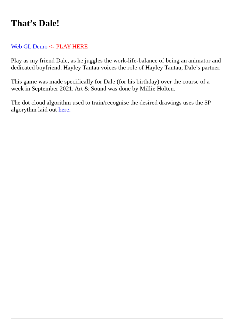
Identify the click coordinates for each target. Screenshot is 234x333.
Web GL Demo (29, 46)
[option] (117, 203)
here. (64, 109)
